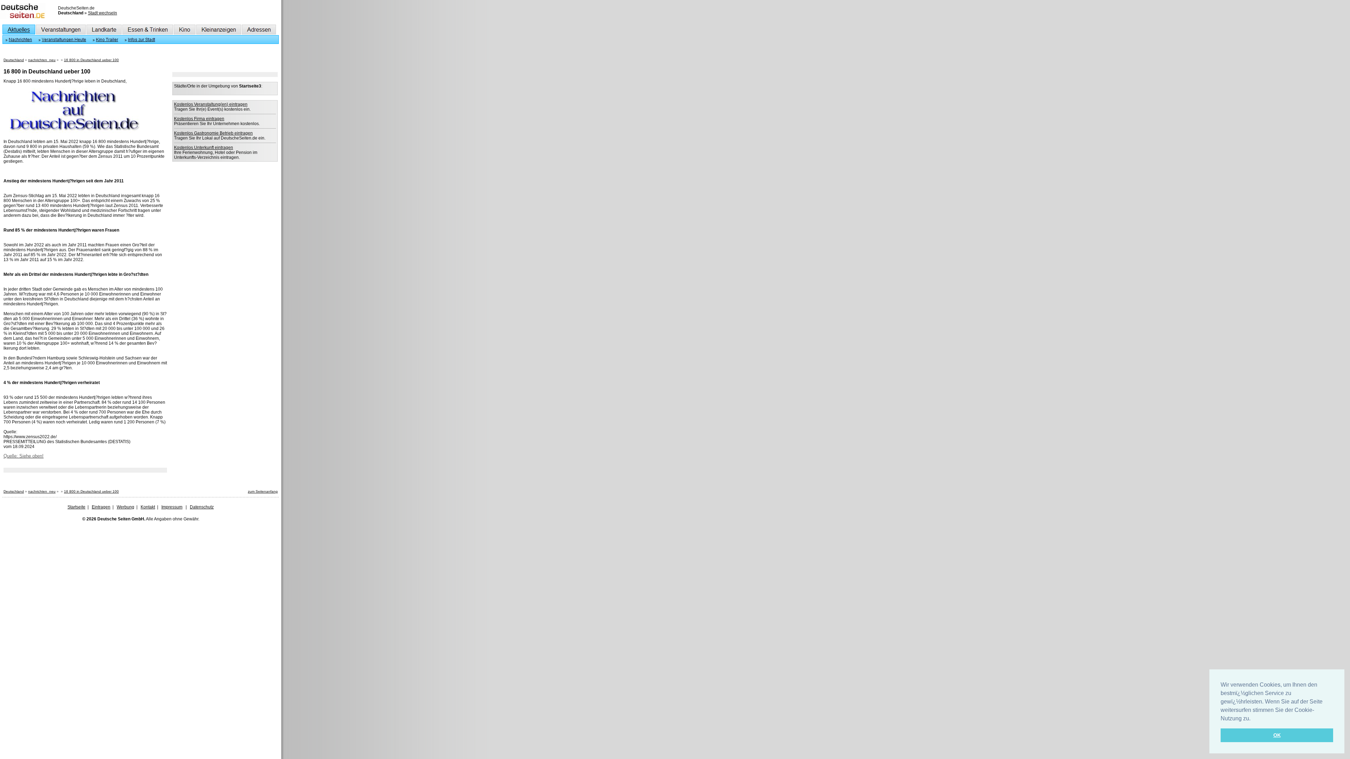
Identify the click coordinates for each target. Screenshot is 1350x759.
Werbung (125, 507)
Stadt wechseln (102, 13)
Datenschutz (202, 507)
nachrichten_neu (42, 60)
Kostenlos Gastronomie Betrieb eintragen (213, 133)
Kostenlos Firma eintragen (199, 118)
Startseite (76, 507)
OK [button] (1277, 735)
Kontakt (148, 507)
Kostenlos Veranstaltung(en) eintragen (211, 104)
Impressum (171, 507)
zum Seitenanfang (263, 491)
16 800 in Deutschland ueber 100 (91, 60)
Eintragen (101, 507)
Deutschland (14, 60)
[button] (1253, 719)
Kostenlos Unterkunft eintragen (203, 147)
